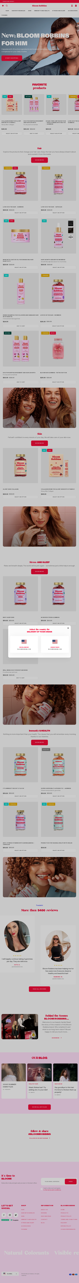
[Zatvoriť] (68, 628)
